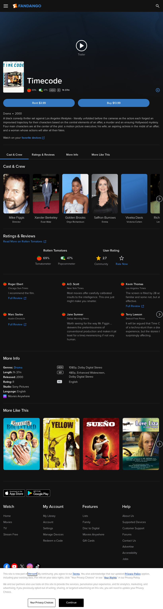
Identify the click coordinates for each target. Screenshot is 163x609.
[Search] (157, 6)
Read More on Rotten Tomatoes (22, 241)
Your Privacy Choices (41, 602)
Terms (76, 573)
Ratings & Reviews (43, 154)
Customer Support (133, 528)
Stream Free (10, 534)
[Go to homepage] (27, 6)
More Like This (101, 154)
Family (86, 522)
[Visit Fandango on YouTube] (14, 566)
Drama (18, 367)
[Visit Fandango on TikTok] (37, 566)
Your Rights (110, 577)
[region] (81, 588)
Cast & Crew (14, 154)
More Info (72, 154)
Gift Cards (88, 540)
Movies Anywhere (93, 534)
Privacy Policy (133, 573)
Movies (7, 522)
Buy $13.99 (113, 103)
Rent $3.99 (39, 103)
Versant (32, 573)
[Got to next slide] (159, 199)
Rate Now (122, 264)
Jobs (125, 559)
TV (5, 528)
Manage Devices (53, 534)
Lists (85, 516)
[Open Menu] (6, 6)
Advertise (128, 546)
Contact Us (129, 540)
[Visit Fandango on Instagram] (29, 566)
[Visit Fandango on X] (22, 566)
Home (7, 516)
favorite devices (31, 137)
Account (48, 522)
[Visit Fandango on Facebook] (6, 566)
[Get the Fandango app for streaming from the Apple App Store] (14, 492)
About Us (128, 516)
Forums (126, 534)
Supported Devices (134, 522)
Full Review (15, 298)
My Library (49, 516)
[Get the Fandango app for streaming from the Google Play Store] (38, 492)
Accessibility (129, 553)
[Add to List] (158, 90)
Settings (48, 528)
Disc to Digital (91, 528)
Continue (71, 602)
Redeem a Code (53, 540)
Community (101, 264)
